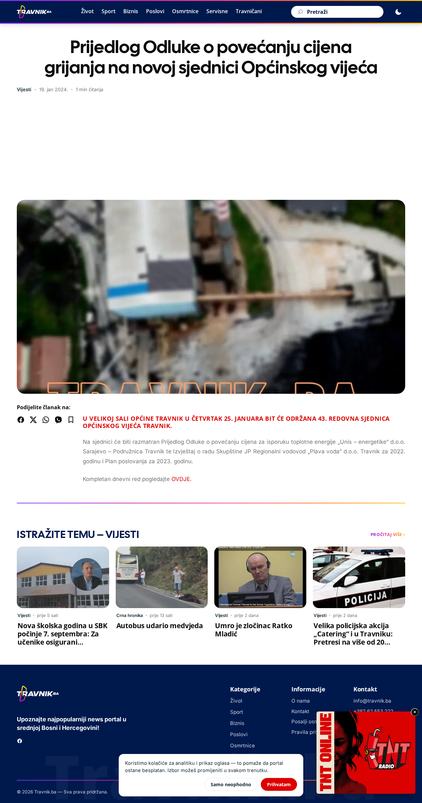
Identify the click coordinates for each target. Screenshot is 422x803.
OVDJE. (181, 479)
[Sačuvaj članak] (71, 420)
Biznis (130, 11)
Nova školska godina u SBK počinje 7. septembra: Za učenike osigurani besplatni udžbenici (62, 638)
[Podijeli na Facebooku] (21, 420)
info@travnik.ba (372, 701)
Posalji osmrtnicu (311, 721)
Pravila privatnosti (313, 732)
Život (87, 11)
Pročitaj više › (388, 534)
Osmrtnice (185, 11)
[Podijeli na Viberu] (58, 420)
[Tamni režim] (398, 12)
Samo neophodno (231, 784)
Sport (108, 11)
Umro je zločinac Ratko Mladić (253, 629)
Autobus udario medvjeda (159, 625)
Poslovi (155, 11)
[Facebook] (19, 741)
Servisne (217, 11)
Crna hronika (129, 615)
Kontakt (300, 711)
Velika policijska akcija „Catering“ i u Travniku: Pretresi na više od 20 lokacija (353, 638)
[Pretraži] (299, 12)
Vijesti (24, 89)
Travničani (249, 11)
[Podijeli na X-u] (33, 420)
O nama (300, 701)
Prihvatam (279, 784)
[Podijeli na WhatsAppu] (46, 420)
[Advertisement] (211, 147)
